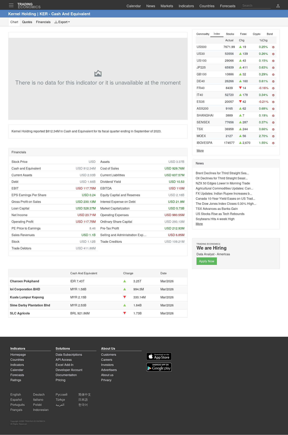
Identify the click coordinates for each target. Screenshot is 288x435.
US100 (201, 60)
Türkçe (60, 399)
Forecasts (17, 375)
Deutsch (39, 394)
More (200, 150)
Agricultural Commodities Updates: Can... (224, 188)
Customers (108, 354)
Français (16, 409)
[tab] (62, 22)
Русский (61, 394)
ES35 (201, 101)
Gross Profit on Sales (26, 201)
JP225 (201, 67)
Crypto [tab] (256, 34)
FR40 (201, 88)
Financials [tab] (43, 22)
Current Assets (22, 175)
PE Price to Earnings (26, 228)
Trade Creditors (111, 241)
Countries (17, 359)
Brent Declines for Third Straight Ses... (222, 173)
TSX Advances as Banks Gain (217, 208)
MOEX (201, 136)
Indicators (17, 364)
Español (16, 399)
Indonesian (41, 409)
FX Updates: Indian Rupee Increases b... (224, 193)
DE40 (201, 81)
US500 (201, 46)
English (15, 394)
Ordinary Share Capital (116, 221)
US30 (201, 53)
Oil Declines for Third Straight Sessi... (222, 178)
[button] (278, 6)
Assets (105, 161)
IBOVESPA (204, 142)
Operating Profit (22, 221)
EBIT (15, 188)
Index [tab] (217, 33)
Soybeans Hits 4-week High (215, 219)
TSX (200, 129)
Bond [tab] (270, 34)
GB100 (201, 74)
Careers (106, 359)
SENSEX (203, 122)
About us (107, 375)
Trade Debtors (21, 248)
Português (17, 404)
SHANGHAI (205, 115)
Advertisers (109, 369)
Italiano (38, 399)
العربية (60, 404)
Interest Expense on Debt (117, 201)
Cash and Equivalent (26, 168)
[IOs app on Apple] (159, 356)
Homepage (18, 354)
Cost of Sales (109, 168)
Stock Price (19, 161)
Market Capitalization (115, 208)
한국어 (83, 404)
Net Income (19, 215)
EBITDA (106, 188)
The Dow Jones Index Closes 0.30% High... (226, 203)
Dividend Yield (110, 181)
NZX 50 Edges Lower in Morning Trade (223, 183)
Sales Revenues (23, 235)
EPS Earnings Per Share (29, 195)
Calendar (16, 369)
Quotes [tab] (27, 22)
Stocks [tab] (230, 34)
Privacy (106, 380)
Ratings (15, 380)
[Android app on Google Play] (159, 367)
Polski (37, 404)
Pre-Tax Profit (109, 228)
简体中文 (84, 394)
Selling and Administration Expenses (123, 235)
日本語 (83, 399)
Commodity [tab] (203, 34)
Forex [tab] (243, 34)
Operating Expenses (114, 215)
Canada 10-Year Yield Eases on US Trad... (225, 198)
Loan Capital (20, 208)
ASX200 (202, 108)
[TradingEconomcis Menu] (12, 5)
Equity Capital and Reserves (120, 195)
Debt (15, 181)
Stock (15, 241)
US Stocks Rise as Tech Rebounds (220, 213)
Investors (107, 364)
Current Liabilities (112, 175)
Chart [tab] (14, 22)
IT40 (200, 94)
